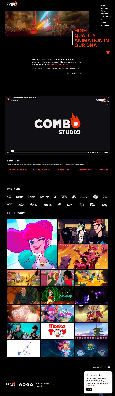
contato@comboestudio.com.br (45, 385)
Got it (89, 389)
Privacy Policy (90, 385)
